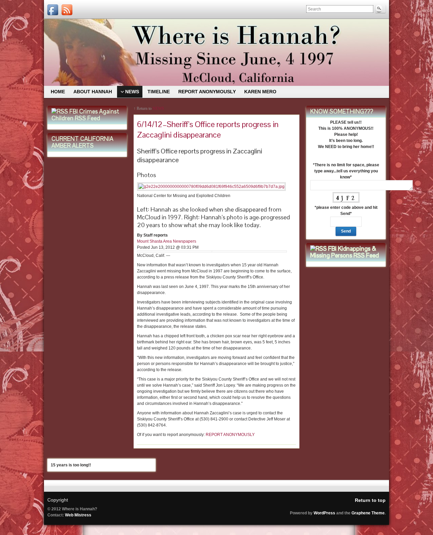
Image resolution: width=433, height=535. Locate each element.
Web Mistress (78, 515)
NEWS (158, 108)
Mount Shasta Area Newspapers (166, 241)
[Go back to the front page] (216, 52)
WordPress (324, 513)
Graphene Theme (368, 513)
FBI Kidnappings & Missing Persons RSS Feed (344, 252)
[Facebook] (52, 9)
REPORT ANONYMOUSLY (230, 434)
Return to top (370, 500)
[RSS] (67, 9)
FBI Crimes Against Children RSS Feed (85, 114)
